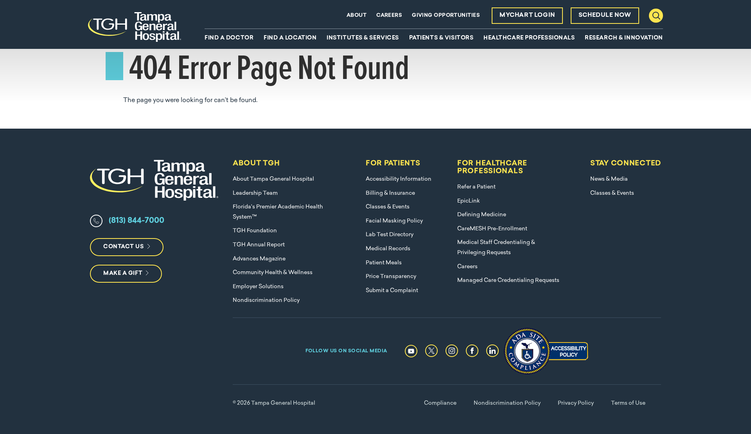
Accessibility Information (398, 179)
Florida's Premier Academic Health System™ (278, 212)
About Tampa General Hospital (273, 179)
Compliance (440, 403)
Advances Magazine (259, 259)
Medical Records (388, 249)
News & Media (609, 179)
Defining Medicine (481, 215)
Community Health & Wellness (273, 273)
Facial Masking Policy (394, 221)
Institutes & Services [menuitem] (363, 38)
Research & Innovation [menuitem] (624, 38)
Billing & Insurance (390, 193)
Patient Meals (384, 263)
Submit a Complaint (392, 291)
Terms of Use (628, 403)
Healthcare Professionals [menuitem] (529, 38)
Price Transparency (391, 277)
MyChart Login (527, 15)
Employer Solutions (258, 287)
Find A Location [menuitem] (290, 38)
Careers (389, 15)
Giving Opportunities (446, 15)
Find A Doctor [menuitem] (229, 38)
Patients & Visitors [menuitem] (441, 38)
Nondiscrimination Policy (266, 300)
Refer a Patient (476, 187)
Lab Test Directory (389, 235)
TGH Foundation (255, 231)
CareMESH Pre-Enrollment (492, 229)
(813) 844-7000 (136, 221)
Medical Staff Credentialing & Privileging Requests (496, 248)
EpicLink (468, 201)
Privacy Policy (576, 403)
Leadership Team (255, 193)
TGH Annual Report (259, 245)
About (357, 15)
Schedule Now (605, 15)
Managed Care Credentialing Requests (508, 280)
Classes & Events (388, 207)
